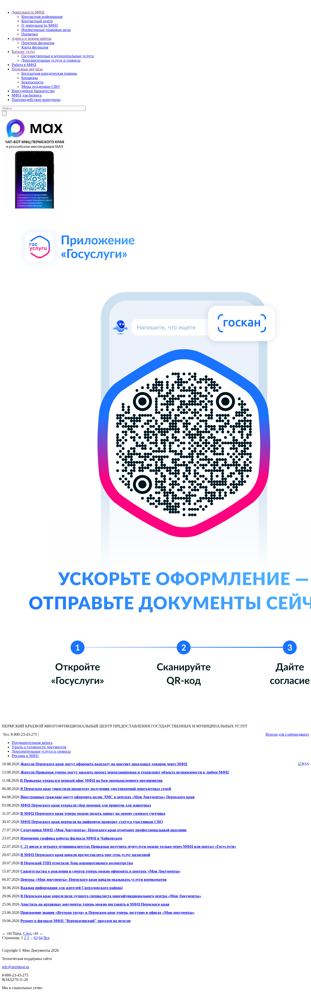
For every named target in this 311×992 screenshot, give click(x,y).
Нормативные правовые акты (46, 30)
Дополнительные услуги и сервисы (50, 60)
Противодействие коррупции (36, 100)
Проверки (29, 34)
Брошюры (29, 78)
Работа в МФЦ (24, 65)
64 (41, 938)
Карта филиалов (34, 47)
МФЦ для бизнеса (27, 95)
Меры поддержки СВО (40, 86)
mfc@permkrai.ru (15, 967)
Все (46, 938)
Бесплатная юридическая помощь (49, 73)
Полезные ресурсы (27, 69)
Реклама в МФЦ (25, 756)
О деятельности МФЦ (39, 25)
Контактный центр (37, 21)
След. (27, 933)
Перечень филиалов (37, 43)
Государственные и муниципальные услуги (57, 56)
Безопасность (32, 82)
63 (36, 938)
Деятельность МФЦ (28, 12)
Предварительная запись (32, 743)
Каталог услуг (23, 52)
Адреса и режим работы (32, 38)
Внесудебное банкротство (33, 91)
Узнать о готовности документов (39, 747)
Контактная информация (41, 17)
